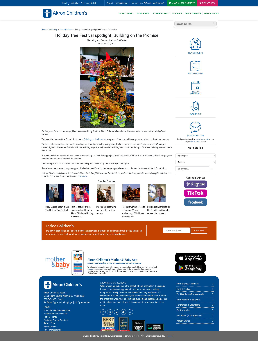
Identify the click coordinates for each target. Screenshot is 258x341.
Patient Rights (50, 316)
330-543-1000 (121, 3)
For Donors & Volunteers (188, 304)
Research (177, 13)
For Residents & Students (188, 299)
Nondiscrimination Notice (55, 313)
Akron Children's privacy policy (153, 336)
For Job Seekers (183, 288)
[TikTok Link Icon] (130, 312)
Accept (170, 336)
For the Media (183, 310)
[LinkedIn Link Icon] (116, 312)
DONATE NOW (208, 3)
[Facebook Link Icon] (103, 312)
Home (44, 29)
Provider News (211, 13)
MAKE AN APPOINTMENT (183, 3)
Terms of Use (49, 323)
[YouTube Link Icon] (123, 312)
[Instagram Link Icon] (109, 312)
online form (200, 139)
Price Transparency (52, 329)
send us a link (194, 141)
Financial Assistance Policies (57, 310)
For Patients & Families (187, 283)
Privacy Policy (50, 326)
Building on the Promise (94, 139)
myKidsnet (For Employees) (189, 315)
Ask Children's (158, 3)
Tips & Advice (143, 13)
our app (90, 269)
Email (60, 299)
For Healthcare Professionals (190, 294)
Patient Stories (126, 13)
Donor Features (193, 13)
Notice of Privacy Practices (56, 320)
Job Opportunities (82, 302)
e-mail (206, 139)
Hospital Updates (161, 13)
